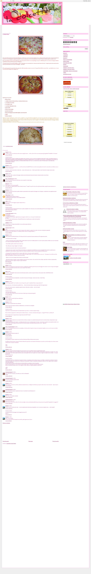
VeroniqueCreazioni (9, 372)
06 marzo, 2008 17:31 (9, 181)
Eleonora (7, 189)
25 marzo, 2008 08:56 (9, 356)
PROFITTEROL (69, 247)
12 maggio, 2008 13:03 (9, 397)
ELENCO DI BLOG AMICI (68, 79)
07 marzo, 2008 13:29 (9, 294)
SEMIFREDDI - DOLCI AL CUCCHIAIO (70, 71)
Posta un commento (6, 423)
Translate (71, 37)
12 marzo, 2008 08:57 (9, 324)
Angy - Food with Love (10, 178)
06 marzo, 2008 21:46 (9, 220)
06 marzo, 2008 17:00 (9, 171)
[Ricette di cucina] (67, 84)
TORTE (64, 72)
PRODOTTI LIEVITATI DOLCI (68, 67)
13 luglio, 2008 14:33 (9, 414)
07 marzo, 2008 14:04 (9, 299)
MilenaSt (7, 183)
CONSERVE (65, 54)
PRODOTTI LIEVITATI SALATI (68, 69)
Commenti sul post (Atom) (11, 443)
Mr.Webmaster (69, 106)
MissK (7, 296)
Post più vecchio (56, 441)
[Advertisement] (45, 27)
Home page (31, 441)
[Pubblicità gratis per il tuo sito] (65, 108)
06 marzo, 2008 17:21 (9, 176)
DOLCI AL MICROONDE (67, 59)
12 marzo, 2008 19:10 (9, 329)
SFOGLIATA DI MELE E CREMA (72, 209)
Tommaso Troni (8, 227)
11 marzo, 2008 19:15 (9, 316)
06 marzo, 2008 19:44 (9, 211)
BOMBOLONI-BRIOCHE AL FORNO (69, 222)
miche (7, 173)
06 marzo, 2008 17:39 (9, 187)
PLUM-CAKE (65, 66)
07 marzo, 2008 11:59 (9, 274)
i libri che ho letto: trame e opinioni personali (71, 88)
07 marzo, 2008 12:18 (9, 279)
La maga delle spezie (9, 213)
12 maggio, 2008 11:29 (9, 387)
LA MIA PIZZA (6, 34)
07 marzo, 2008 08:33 (9, 232)
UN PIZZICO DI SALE (9, 146)
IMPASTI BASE (66, 61)
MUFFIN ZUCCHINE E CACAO (68, 228)
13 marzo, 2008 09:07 (9, 335)
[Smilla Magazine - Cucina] (66, 44)
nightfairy (7, 222)
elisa (6, 271)
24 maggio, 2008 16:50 (9, 403)
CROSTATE (65, 56)
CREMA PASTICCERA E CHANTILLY (69, 198)
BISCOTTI (65, 53)
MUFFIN (64, 64)
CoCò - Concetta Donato (10, 326)
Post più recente (6, 441)
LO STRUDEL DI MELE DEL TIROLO (73, 191)
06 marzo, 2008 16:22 (9, 163)
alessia (7, 265)
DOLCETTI (65, 58)
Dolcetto (7, 165)
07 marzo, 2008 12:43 (9, 288)
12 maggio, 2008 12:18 (9, 392)
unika (6, 201)
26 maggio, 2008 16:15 (9, 408)
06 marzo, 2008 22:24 (9, 225)
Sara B (7, 152)
